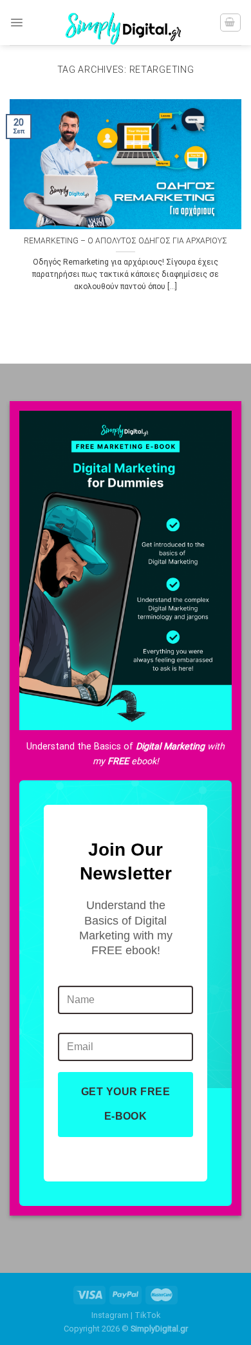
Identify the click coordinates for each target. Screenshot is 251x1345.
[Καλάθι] (230, 23)
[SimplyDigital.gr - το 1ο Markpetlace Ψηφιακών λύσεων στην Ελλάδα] (125, 22)
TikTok (147, 1315)
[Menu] (17, 22)
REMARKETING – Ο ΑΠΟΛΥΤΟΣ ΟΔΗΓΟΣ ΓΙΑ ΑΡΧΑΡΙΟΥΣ (125, 240)
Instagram (110, 1315)
